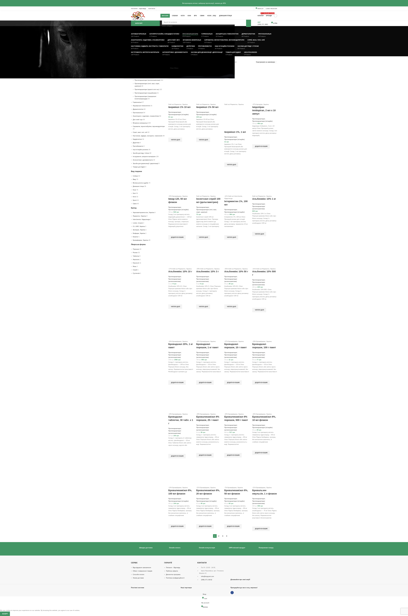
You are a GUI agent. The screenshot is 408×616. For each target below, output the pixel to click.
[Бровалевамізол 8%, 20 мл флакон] (208, 474)
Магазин (165, 15)
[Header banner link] (204, 3)
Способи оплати (138, 574)
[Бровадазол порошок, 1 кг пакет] (208, 328)
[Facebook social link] (275, 15)
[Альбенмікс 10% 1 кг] (264, 182)
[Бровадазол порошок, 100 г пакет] (264, 328)
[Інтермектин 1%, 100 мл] (236, 182)
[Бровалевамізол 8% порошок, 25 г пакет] (208, 400)
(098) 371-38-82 (206, 580)
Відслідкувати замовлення (142, 567)
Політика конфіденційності (175, 578)
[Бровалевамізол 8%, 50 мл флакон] (236, 474)
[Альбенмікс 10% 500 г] (264, 255)
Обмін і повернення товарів (142, 571)
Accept (5, 614)
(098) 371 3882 (263, 24)
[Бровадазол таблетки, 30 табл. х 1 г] (180, 400)
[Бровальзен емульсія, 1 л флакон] (264, 474)
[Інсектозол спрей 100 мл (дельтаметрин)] (208, 182)
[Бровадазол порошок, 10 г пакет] (236, 328)
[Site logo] (138, 15)
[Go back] (128, 29)
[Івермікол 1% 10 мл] (180, 90)
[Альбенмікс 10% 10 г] (180, 255)
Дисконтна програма (173, 574)
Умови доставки (138, 578)
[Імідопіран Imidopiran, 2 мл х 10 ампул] (264, 90)
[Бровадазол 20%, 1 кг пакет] (180, 328)
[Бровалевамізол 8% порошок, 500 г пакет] (236, 400)
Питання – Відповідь (173, 567)
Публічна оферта (172, 571)
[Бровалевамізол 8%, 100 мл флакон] (180, 474)
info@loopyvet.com (207, 576)
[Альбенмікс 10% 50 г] (236, 255)
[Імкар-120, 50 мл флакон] (180, 182)
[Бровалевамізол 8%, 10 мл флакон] (264, 400)
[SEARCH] (248, 23)
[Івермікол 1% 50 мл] (208, 90)
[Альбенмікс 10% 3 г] (208, 255)
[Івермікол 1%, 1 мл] (236, 90)
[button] (261, 146)
